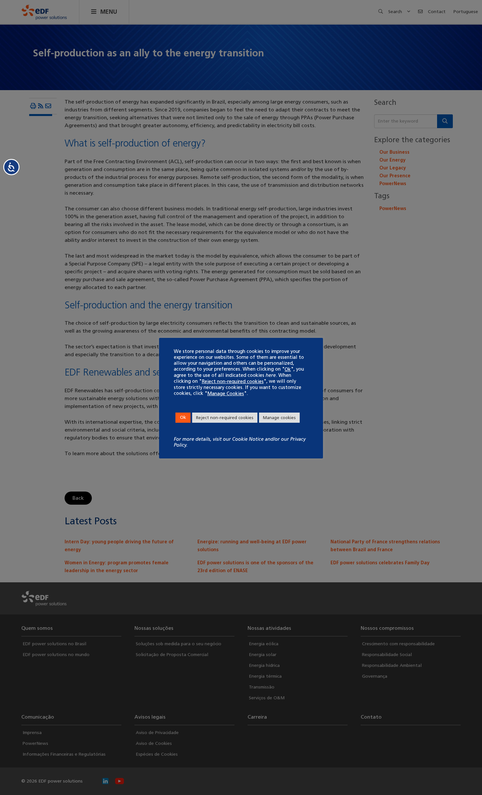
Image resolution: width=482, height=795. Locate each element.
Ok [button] (183, 417)
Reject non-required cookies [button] (224, 417)
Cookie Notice (248, 439)
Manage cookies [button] (279, 417)
